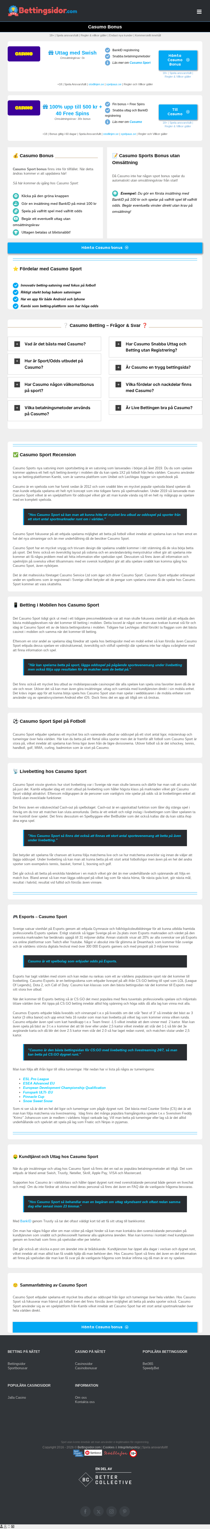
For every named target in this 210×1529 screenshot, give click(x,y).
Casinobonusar (86, 1368)
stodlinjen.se (96, 84)
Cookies (108, 1447)
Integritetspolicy (129, 1447)
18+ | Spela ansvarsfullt (177, 73)
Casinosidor (83, 1364)
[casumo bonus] (24, 48)
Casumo (136, 122)
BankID (25, 1221)
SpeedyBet (151, 1368)
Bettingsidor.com (89, 1447)
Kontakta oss (85, 1402)
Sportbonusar (17, 1368)
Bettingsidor (16, 1364)
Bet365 (148, 1364)
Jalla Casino (17, 1397)
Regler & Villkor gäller (178, 76)
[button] (54, 344)
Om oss (81, 1397)
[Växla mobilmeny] (199, 11)
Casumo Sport (140, 63)
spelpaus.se (113, 84)
